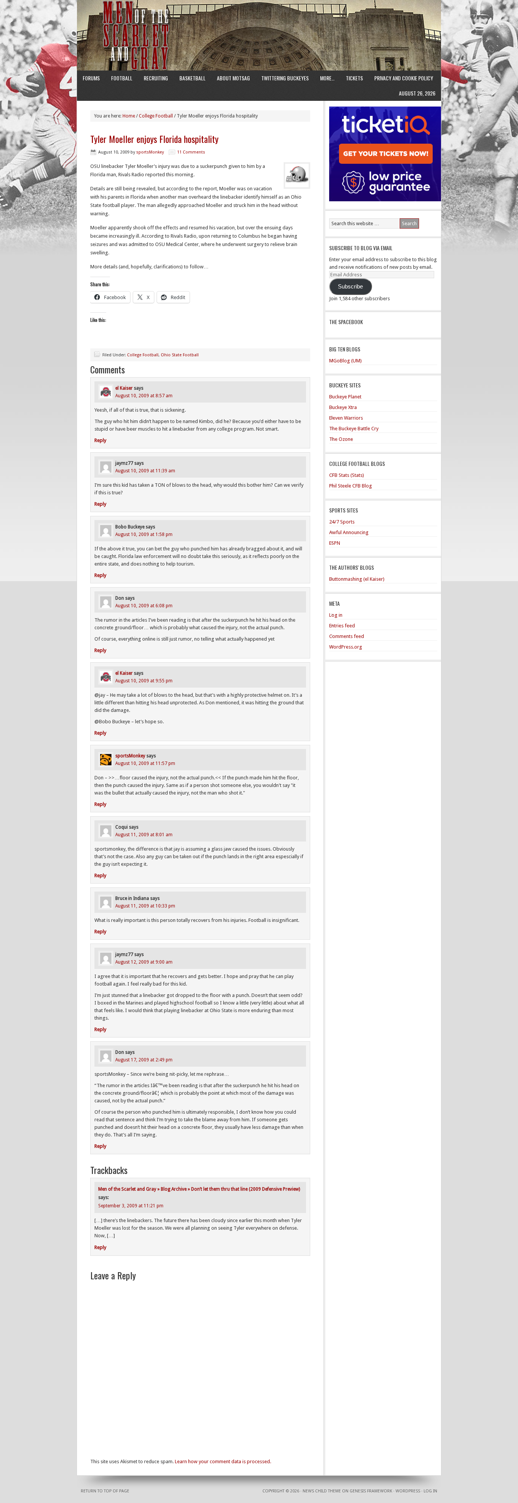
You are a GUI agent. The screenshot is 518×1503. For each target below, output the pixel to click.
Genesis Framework (371, 1491)
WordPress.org (345, 647)
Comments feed (346, 636)
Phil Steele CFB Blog (350, 486)
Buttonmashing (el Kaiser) (357, 579)
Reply (100, 440)
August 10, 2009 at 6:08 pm (144, 605)
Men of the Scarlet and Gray (259, 21)
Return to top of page (105, 1491)
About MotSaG (233, 78)
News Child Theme (322, 1491)
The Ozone (341, 439)
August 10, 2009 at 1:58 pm (144, 534)
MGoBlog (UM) (345, 361)
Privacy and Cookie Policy (403, 78)
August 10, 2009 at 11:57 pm (145, 763)
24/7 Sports (342, 522)
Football (121, 78)
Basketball (192, 78)
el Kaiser (124, 388)
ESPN (334, 543)
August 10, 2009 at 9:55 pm (144, 680)
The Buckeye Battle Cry (353, 428)
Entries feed (342, 625)
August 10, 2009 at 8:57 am (144, 395)
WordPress (408, 1491)
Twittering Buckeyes (285, 78)
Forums (91, 78)
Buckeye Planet (345, 397)
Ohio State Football (180, 355)
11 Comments (191, 152)
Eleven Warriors (346, 418)
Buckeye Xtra (343, 407)
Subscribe (350, 287)
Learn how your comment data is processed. (223, 1461)
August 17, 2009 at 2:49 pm (144, 1060)
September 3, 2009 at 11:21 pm (130, 1205)
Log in (335, 615)
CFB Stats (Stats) (346, 475)
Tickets (354, 78)
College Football (143, 355)
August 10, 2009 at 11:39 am (145, 470)
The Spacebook (346, 322)
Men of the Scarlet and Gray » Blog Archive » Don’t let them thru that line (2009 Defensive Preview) (199, 1189)
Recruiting (156, 78)
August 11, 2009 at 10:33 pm (145, 906)
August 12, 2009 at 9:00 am (144, 962)
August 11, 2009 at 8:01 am (144, 834)
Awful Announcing (349, 532)
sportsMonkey (150, 152)
